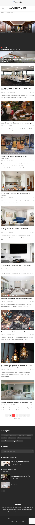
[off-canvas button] (3, 8)
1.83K (33, 301)
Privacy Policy (14, 521)
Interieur (4, 47)
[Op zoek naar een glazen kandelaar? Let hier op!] (17, 111)
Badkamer (13, 435)
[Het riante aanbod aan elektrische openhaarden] (17, 286)
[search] (31, 8)
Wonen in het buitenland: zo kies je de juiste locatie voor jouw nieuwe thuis (21, 475)
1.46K (33, 160)
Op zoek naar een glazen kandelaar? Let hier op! (16, 123)
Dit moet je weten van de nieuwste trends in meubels (14, 229)
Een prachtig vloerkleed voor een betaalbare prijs (16, 402)
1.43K (33, 268)
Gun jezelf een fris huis (17, 483)
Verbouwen (27, 189)
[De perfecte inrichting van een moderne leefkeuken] (17, 58)
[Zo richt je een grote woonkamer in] (17, 28)
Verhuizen (5, 190)
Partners (22, 521)
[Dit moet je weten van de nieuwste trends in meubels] (17, 216)
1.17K (33, 125)
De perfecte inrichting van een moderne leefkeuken (14, 60)
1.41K (33, 369)
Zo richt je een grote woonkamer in (12, 31)
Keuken (17, 57)
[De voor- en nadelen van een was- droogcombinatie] (5, 463)
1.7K (33, 404)
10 (24, 415)
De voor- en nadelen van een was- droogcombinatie (20, 462)
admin (3, 92)
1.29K (33, 92)
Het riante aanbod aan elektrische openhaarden (16, 298)
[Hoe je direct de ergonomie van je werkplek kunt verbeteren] (17, 76)
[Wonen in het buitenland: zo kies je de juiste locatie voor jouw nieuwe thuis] (5, 477)
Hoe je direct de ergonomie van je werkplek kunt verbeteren (16, 89)
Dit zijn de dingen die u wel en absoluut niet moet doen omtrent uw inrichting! (16, 366)
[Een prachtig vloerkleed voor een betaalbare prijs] (17, 390)
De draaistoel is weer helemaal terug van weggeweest (14, 157)
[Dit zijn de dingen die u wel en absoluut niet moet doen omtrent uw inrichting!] (17, 353)
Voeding (12, 441)
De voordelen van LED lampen (11, 49)
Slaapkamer (19, 189)
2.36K (33, 232)
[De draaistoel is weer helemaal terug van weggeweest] (17, 144)
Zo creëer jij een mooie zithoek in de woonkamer (16, 265)
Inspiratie (4, 57)
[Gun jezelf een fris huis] (5, 485)
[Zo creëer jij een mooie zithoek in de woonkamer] (17, 253)
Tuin (19, 438)
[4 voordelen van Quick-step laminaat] (17, 320)
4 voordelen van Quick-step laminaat (13, 332)
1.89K (33, 334)
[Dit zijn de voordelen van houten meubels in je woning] (17, 181)
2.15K (33, 197)
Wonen (22, 57)
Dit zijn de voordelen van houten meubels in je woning (15, 194)
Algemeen (5, 295)
